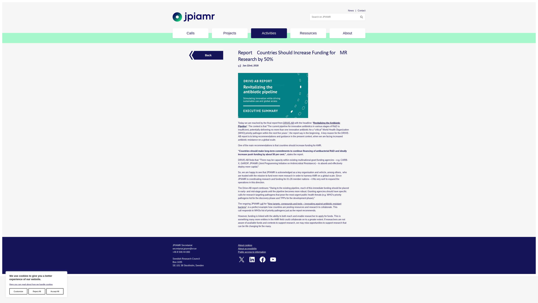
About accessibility (247, 248)
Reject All (37, 291)
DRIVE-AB (288, 123)
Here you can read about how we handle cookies (31, 284)
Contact (361, 10)
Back (208, 55)
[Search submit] (361, 17)
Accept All (55, 291)
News (351, 10)
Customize (18, 291)
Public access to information (252, 252)
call (262, 204)
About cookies (245, 245)
